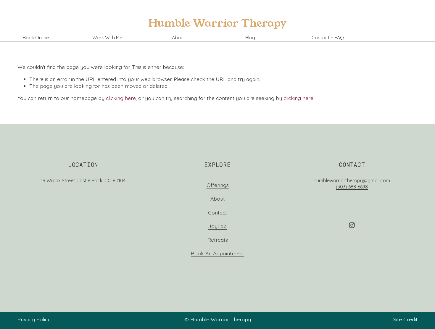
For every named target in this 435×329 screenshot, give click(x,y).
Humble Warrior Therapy (217, 23)
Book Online (36, 38)
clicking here (121, 98)
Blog (250, 38)
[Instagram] (352, 225)
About (178, 38)
